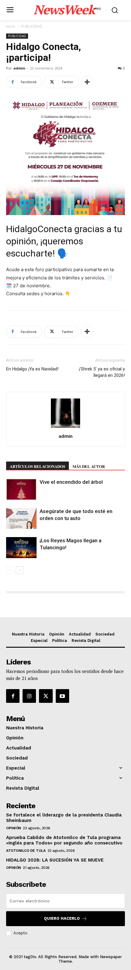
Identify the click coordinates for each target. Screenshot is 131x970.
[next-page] (19, 570)
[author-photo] (65, 427)
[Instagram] (29, 696)
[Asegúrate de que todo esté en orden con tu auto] (21, 518)
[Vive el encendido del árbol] (21, 489)
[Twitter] (45, 696)
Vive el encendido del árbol (71, 482)
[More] (87, 82)
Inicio (10, 26)
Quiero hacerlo (62, 918)
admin (19, 68)
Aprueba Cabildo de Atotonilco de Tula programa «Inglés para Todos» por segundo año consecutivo (64, 840)
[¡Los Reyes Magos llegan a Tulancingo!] (21, 547)
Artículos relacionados (37, 466)
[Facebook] (12, 696)
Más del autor (89, 466)
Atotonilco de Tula (25, 850)
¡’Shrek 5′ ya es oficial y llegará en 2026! (102, 372)
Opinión (13, 828)
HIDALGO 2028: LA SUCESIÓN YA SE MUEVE (55, 860)
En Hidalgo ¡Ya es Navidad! (32, 369)
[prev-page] (10, 570)
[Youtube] (62, 696)
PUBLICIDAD (31, 26)
